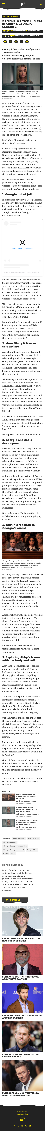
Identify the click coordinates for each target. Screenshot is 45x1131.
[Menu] (3, 4)
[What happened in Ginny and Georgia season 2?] (8, 798)
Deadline (19, 161)
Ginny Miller (32, 850)
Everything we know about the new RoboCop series (21, 939)
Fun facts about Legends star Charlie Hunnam (20, 1055)
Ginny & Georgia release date (15, 846)
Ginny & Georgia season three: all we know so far (27, 809)
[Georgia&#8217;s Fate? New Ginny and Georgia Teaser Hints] (8, 823)
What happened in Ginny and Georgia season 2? (26, 796)
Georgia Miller (33, 838)
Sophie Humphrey (19, 31)
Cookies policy (22, 1114)
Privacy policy (22, 1111)
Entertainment (11, 16)
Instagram (22, 1126)
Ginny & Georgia (9, 842)
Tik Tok (19, 1126)
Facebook (15, 1126)
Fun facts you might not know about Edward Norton (20, 1094)
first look (10, 200)
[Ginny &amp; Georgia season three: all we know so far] (8, 811)
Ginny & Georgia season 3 (13, 850)
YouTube (30, 1126)
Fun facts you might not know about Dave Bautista (20, 978)
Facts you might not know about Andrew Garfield (22, 1016)
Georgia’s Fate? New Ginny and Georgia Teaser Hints (27, 822)
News (13, 854)
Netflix (27, 109)
